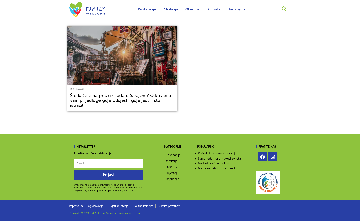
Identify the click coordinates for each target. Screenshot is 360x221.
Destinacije (147, 9)
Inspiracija (237, 9)
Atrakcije (171, 9)
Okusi (190, 9)
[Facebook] (262, 156)
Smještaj (214, 9)
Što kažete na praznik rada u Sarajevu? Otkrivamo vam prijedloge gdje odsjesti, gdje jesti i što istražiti (120, 100)
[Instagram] (273, 156)
